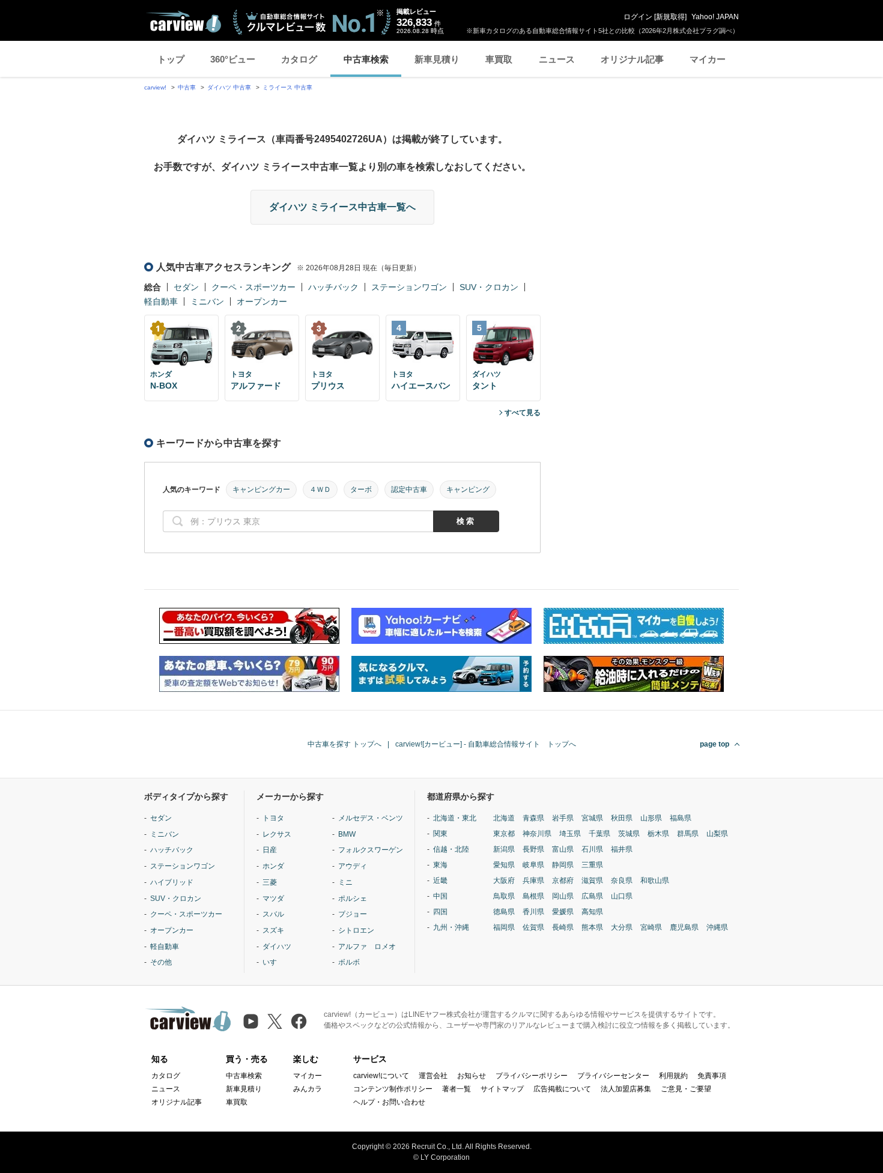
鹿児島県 (684, 927)
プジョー (352, 914)
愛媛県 (563, 912)
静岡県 (563, 865)
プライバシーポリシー (532, 1075)
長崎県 (563, 927)
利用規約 (673, 1075)
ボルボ (349, 962)
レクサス (276, 834)
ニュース (557, 59)
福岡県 (504, 927)
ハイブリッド (171, 882)
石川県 (592, 849)
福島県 (680, 818)
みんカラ (307, 1089)
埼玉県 (570, 833)
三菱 (269, 882)
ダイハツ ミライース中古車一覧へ (342, 207)
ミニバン (207, 301)
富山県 (563, 849)
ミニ (345, 882)
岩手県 (563, 818)
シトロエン (356, 930)
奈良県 (622, 880)
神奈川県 (537, 833)
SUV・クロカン (489, 287)
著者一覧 (456, 1089)
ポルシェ (352, 898)
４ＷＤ (320, 489)
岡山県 (563, 896)
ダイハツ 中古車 (229, 87)
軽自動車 (161, 301)
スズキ (273, 930)
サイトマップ (502, 1089)
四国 (440, 912)
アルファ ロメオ (367, 946)
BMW (347, 834)
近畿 (440, 880)
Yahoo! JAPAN (715, 17)
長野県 (533, 849)
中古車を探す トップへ (344, 744)
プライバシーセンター (613, 1075)
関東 (440, 833)
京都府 (563, 880)
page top (714, 744)
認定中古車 (409, 489)
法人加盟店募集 (626, 1089)
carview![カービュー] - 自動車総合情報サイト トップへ (485, 744)
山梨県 (717, 833)
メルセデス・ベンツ (370, 818)
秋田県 (622, 818)
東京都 (504, 833)
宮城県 (592, 818)
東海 (440, 865)
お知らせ (471, 1075)
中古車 (187, 87)
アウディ (352, 866)
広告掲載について (562, 1089)
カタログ (299, 59)
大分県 (622, 927)
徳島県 (504, 912)
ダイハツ (276, 946)
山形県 (651, 818)
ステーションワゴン (409, 287)
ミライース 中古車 (287, 87)
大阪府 (504, 880)
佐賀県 (533, 927)
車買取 (498, 59)
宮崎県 (651, 927)
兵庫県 (533, 880)
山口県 (622, 896)
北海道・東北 (454, 818)
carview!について (381, 1075)
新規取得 (670, 17)
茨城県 (629, 833)
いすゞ (273, 962)
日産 (269, 850)
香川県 (533, 912)
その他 (161, 962)
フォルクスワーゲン (370, 850)
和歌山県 (654, 880)
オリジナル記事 (632, 59)
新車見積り (437, 59)
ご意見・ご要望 (686, 1089)
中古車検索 (366, 59)
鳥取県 (504, 896)
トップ (170, 59)
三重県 (592, 865)
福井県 (622, 849)
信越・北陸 (451, 849)
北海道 (504, 818)
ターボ (361, 489)
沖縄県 (717, 927)
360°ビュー (232, 59)
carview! (155, 87)
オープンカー (262, 301)
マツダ (273, 898)
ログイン (638, 17)
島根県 (533, 896)
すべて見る (523, 412)
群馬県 (688, 833)
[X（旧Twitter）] (275, 1021)
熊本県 (592, 927)
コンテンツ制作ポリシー (392, 1089)
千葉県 (599, 833)
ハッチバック (333, 287)
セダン (186, 287)
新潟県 (504, 849)
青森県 (533, 818)
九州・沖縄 (451, 927)
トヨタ (273, 818)
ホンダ (273, 866)
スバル (273, 914)
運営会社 (433, 1075)
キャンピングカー (261, 489)
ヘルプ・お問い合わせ (389, 1102)
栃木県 (658, 833)
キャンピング (468, 489)
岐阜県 (533, 865)
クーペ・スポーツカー (253, 287)
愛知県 (504, 865)
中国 (440, 896)
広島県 (592, 896)
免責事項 (711, 1075)
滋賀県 (592, 880)
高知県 (592, 912)
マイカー (708, 59)
